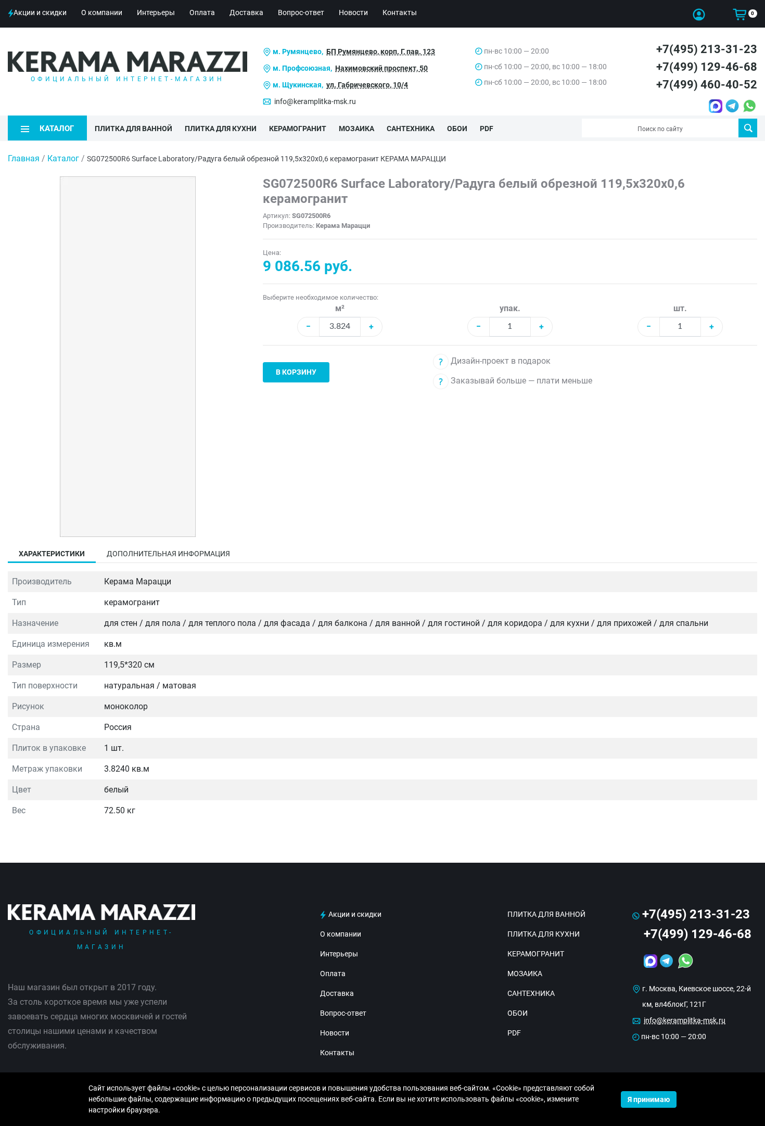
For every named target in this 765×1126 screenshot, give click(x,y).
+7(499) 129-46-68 (706, 66)
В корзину (296, 372)
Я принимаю (649, 1099)
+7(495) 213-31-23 (706, 49)
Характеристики (52, 553)
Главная (24, 158)
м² (340, 308)
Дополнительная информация (168, 553)
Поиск (747, 128)
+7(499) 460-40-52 (706, 84)
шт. (680, 308)
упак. (510, 308)
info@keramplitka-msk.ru (315, 101)
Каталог (63, 158)
